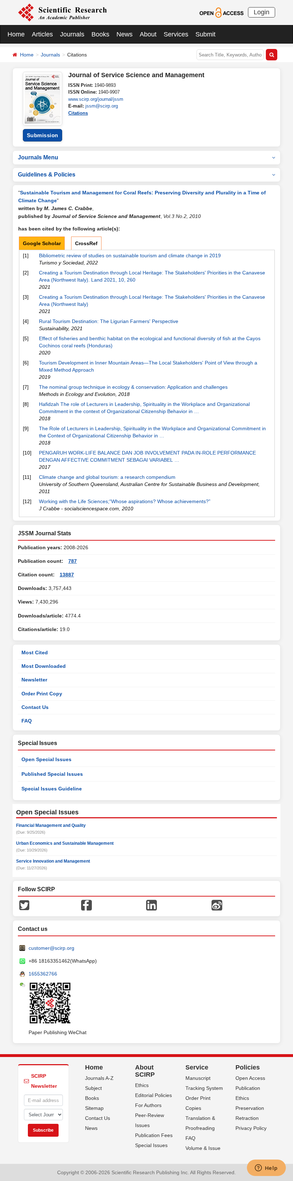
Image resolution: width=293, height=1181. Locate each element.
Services (176, 34)
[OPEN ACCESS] (221, 12)
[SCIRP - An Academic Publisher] (62, 12)
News (124, 34)
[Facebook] (86, 905)
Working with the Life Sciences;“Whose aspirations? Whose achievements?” (124, 501)
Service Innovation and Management (53, 861)
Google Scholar (42, 243)
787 (72, 561)
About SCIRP (145, 1071)
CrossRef (86, 243)
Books (100, 34)
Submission (42, 135)
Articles (42, 34)
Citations (78, 113)
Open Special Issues (46, 759)
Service (196, 1067)
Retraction (247, 1118)
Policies (247, 1067)
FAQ (26, 721)
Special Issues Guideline (51, 789)
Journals (72, 34)
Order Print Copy (41, 693)
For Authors (148, 1105)
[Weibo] (217, 905)
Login (261, 12)
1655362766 (43, 974)
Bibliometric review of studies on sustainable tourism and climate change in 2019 (130, 255)
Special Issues (151, 1145)
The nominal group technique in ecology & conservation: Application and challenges (133, 387)
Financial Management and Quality (51, 825)
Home (16, 34)
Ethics (142, 1085)
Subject (93, 1088)
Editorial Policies (153, 1095)
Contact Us (35, 707)
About (148, 34)
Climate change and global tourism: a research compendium (107, 477)
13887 (67, 574)
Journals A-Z (99, 1078)
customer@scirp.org (51, 948)
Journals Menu (38, 157)
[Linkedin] (151, 905)
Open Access (250, 1078)
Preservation (249, 1108)
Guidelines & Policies (46, 175)
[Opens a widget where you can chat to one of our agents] (266, 1168)
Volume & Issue (202, 1148)
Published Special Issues (52, 774)
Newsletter (34, 680)
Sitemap (94, 1108)
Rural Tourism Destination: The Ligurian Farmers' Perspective (108, 321)
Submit (205, 34)
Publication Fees (154, 1135)
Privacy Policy (251, 1128)
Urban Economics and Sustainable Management (65, 843)
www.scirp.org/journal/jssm (95, 99)
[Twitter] (24, 905)
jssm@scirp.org (101, 106)
